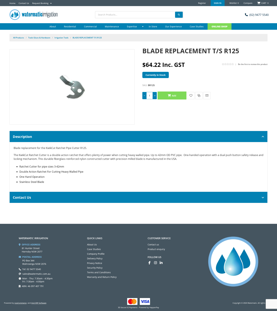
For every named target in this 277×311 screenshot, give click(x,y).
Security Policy (94, 267)
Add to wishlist (190, 95)
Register (202, 3)
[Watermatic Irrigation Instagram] (157, 262)
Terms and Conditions (99, 272)
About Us (92, 244)
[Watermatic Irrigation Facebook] (151, 262)
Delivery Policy (94, 258)
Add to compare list (198, 95)
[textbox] (139, 14)
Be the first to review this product (253, 64)
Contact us (153, 244)
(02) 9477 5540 (259, 15)
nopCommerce (20, 303)
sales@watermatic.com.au (36, 273)
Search (179, 15)
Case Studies (94, 249)
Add (174, 95)
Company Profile (96, 253)
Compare (247, 3)
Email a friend (206, 95)
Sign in (217, 3)
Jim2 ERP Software (38, 303)
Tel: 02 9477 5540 (31, 269)
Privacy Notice (94, 263)
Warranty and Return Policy (102, 277)
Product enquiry (156, 249)
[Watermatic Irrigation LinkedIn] (162, 262)
